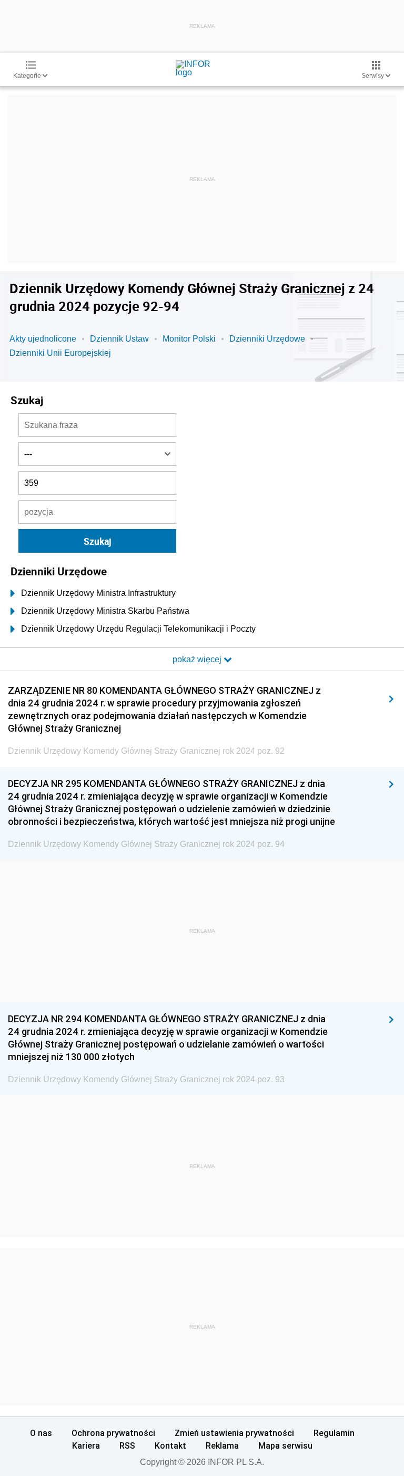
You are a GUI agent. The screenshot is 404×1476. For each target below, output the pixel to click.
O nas (41, 1433)
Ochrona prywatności (113, 1433)
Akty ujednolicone (42, 338)
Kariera (86, 1445)
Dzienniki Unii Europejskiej (60, 352)
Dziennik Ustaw (119, 338)
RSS (127, 1445)
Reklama (222, 1445)
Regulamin (334, 1433)
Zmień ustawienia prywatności (234, 1433)
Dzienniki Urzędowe (267, 338)
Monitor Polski (189, 338)
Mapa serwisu (285, 1445)
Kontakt (170, 1445)
